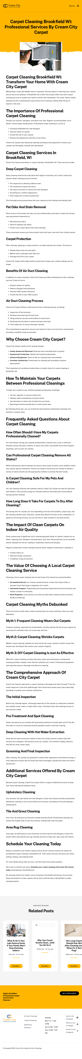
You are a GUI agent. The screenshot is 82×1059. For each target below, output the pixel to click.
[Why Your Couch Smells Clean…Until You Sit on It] (45, 925)
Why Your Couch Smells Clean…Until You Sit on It (45, 942)
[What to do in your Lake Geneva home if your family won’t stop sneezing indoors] (16, 925)
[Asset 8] (11, 5)
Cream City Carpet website (51, 862)
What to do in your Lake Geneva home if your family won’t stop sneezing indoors (16, 946)
